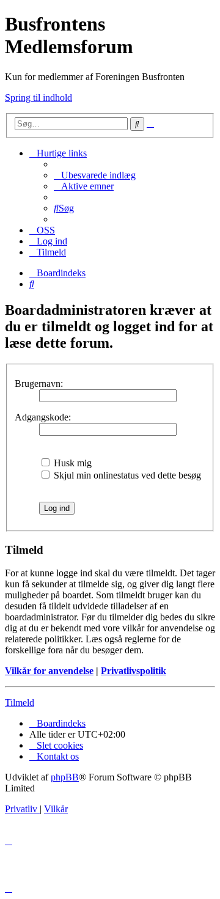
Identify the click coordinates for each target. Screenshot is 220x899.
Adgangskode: (43, 417)
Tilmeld (19, 702)
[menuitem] (95, 175)
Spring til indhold (38, 97)
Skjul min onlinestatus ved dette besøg (126, 475)
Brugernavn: (39, 383)
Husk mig (71, 463)
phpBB (65, 777)
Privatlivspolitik (133, 671)
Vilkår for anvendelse (49, 671)
